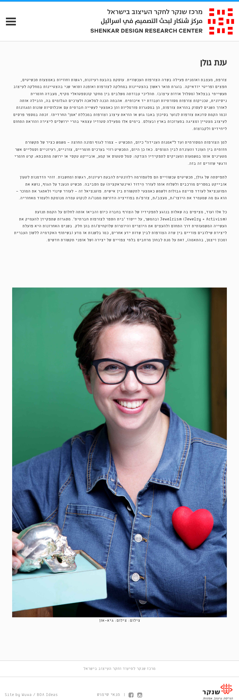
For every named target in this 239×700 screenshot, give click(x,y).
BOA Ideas (47, 695)
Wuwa (26, 695)
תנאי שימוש (108, 695)
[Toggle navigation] (8, 21)
